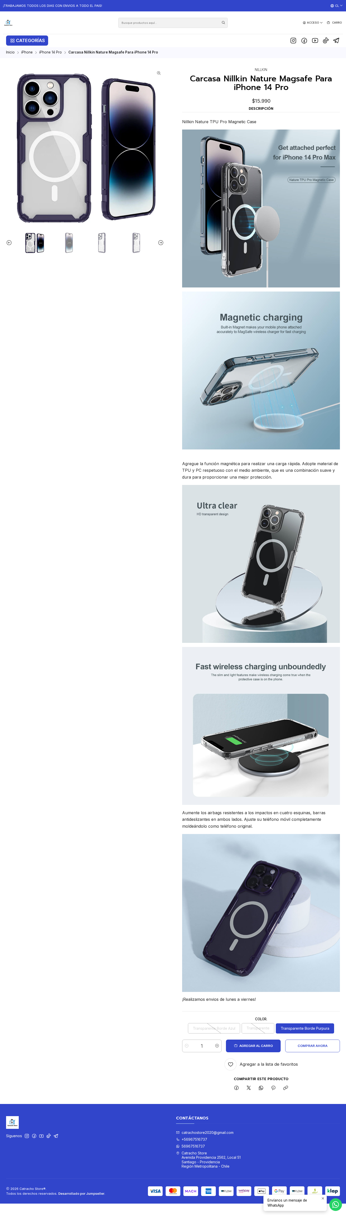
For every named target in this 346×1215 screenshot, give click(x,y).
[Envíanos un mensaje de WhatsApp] (335, 1204)
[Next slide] (160, 242)
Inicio (10, 52)
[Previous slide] (10, 242)
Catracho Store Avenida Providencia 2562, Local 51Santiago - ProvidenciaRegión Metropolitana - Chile (211, 1160)
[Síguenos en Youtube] (315, 40)
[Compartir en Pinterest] (273, 1088)
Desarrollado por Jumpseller (81, 1193)
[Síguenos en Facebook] (304, 40)
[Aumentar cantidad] (217, 1046)
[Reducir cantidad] (186, 1046)
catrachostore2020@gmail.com (208, 1132)
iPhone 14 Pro (50, 52)
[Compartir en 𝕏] (248, 1088)
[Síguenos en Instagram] (293, 40)
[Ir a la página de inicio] (8, 22)
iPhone (27, 52)
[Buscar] (223, 23)
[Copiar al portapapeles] (285, 1088)
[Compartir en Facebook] (236, 1088)
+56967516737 (194, 1139)
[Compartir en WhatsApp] (261, 1088)
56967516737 (193, 1146)
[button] (27, 40)
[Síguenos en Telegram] (336, 40)
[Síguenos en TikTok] (325, 40)
